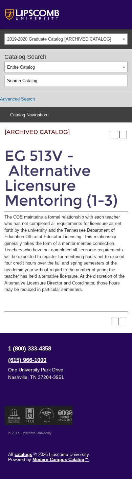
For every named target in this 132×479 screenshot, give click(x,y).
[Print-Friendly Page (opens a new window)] (114, 134)
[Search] (122, 81)
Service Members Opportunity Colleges (47, 415)
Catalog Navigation (28, 114)
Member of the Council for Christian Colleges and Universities (14, 415)
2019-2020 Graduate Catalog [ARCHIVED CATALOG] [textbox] (59, 39)
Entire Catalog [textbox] (21, 67)
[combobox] (66, 39)
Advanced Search (17, 98)
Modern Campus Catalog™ (60, 459)
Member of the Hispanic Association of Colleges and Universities (30, 415)
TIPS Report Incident (64, 415)
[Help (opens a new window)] (123, 134)
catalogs (23, 454)
